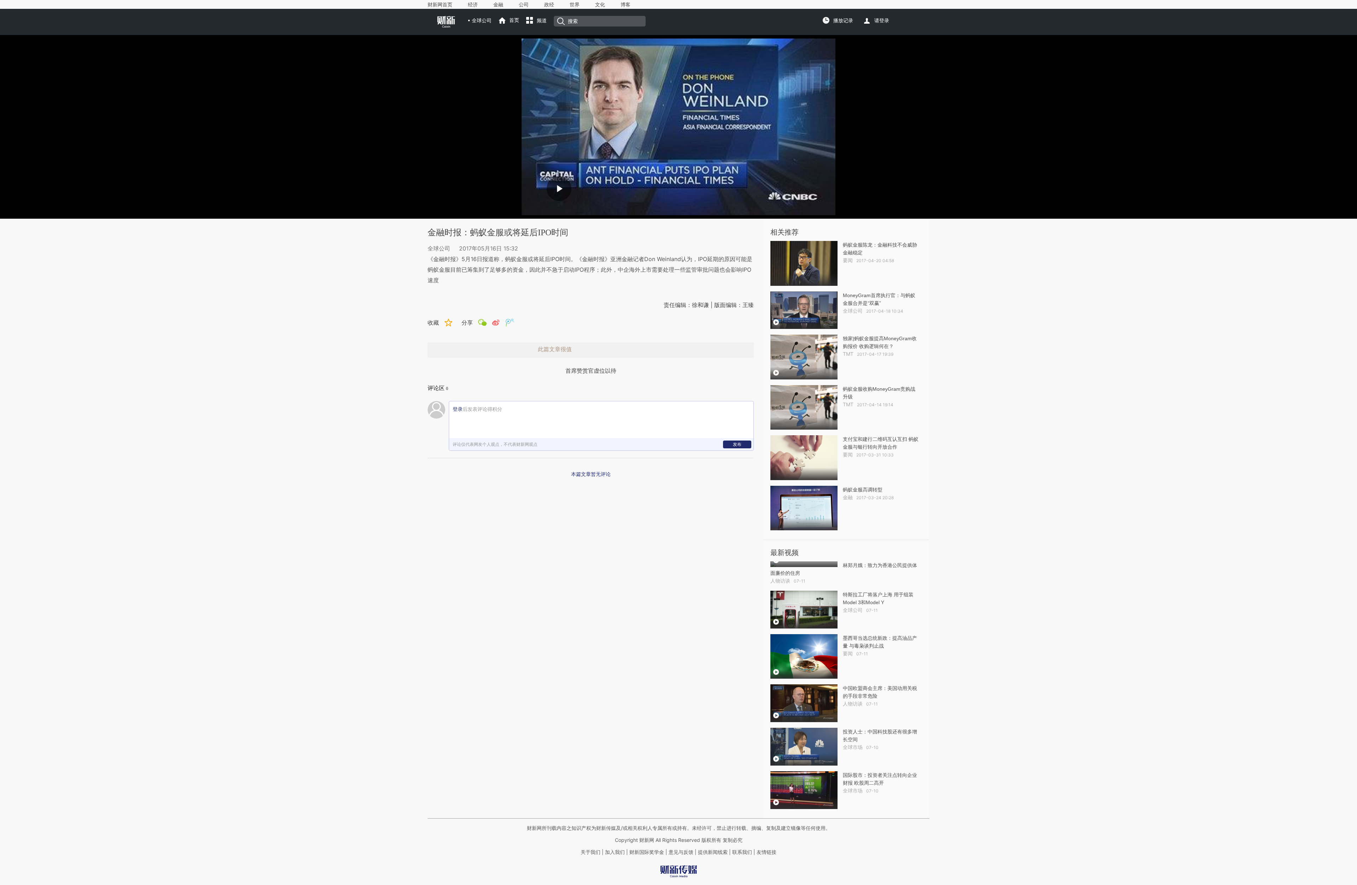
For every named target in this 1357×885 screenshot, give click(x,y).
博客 (625, 4)
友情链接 (766, 852)
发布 (737, 444)
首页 (514, 20)
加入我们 (615, 852)
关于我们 (590, 852)
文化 (600, 4)
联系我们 (742, 852)
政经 (549, 4)
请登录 (881, 20)
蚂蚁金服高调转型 (862, 489)
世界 (575, 4)
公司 (524, 4)
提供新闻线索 (713, 852)
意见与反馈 (681, 852)
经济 (473, 4)
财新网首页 (440, 4)
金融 (498, 4)
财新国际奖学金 (646, 852)
